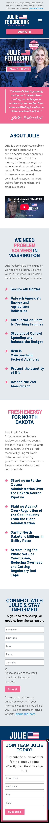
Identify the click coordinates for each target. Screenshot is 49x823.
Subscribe (14, 812)
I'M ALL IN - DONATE (19, 69)
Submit (12, 689)
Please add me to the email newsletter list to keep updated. (21, 677)
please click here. (36, 8)
